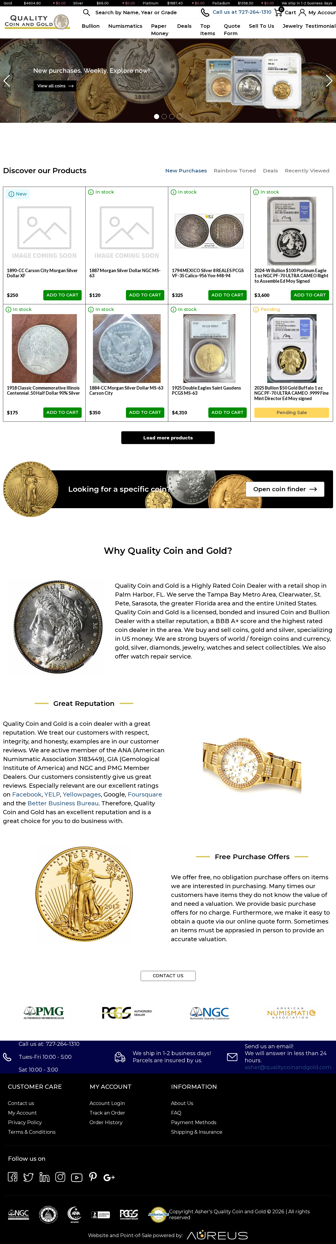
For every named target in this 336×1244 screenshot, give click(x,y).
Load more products (168, 438)
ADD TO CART (62, 295)
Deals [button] (184, 26)
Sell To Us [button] (261, 26)
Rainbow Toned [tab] (235, 171)
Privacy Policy (25, 1122)
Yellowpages (82, 794)
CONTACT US (168, 975)
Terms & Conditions (32, 1132)
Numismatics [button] (125, 26)
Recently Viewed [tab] (307, 171)
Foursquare (145, 794)
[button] (156, 116)
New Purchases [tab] (186, 171)
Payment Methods (193, 1122)
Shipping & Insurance (196, 1132)
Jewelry (293, 26)
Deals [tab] (270, 171)
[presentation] (7, 80)
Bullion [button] (91, 26)
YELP (52, 794)
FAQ (176, 1113)
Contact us (21, 1103)
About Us (182, 1103)
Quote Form (232, 29)
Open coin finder (279, 489)
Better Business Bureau (63, 803)
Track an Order (107, 1113)
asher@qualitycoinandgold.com (288, 1067)
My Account (22, 1113)
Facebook (27, 794)
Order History (106, 1122)
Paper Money (159, 29)
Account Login (107, 1103)
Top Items (207, 29)
